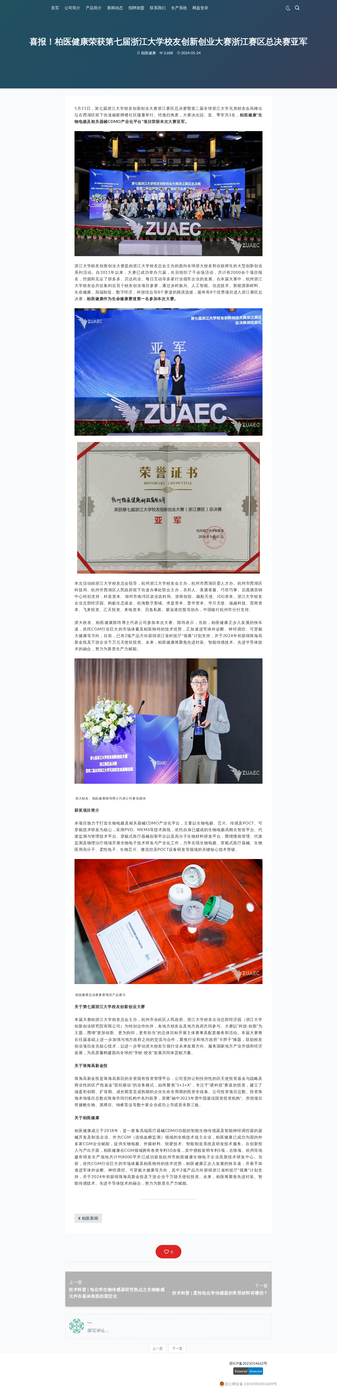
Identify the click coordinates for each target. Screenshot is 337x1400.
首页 (55, 7)
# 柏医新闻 (88, 1218)
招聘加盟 (136, 7)
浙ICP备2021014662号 (248, 1363)
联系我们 (158, 7)
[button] (168, 1251)
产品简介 (94, 7)
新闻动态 (115, 7)
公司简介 (72, 7)
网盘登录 (200, 7)
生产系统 (179, 7)
